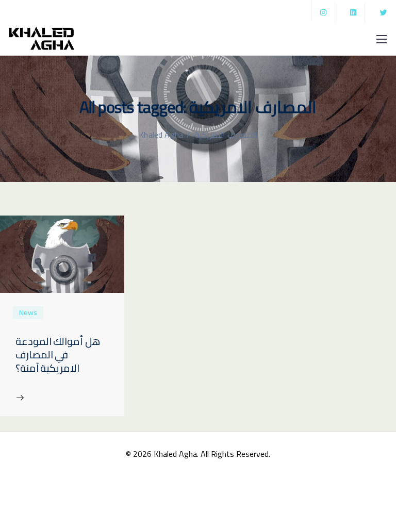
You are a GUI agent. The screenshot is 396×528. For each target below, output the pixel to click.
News (28, 312)
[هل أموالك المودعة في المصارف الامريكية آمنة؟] (62, 253)
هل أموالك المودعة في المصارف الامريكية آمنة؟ (58, 354)
